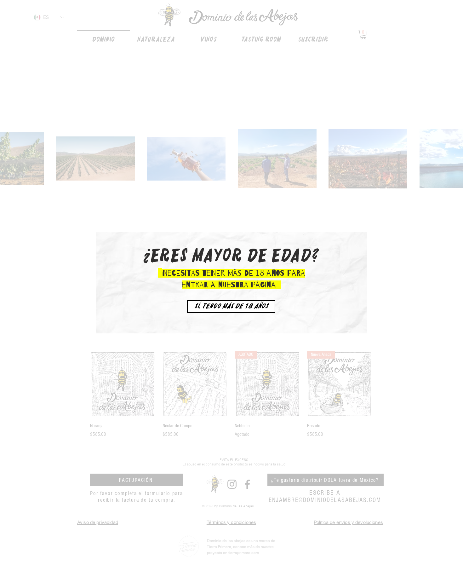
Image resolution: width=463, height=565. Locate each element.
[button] (231, 306)
